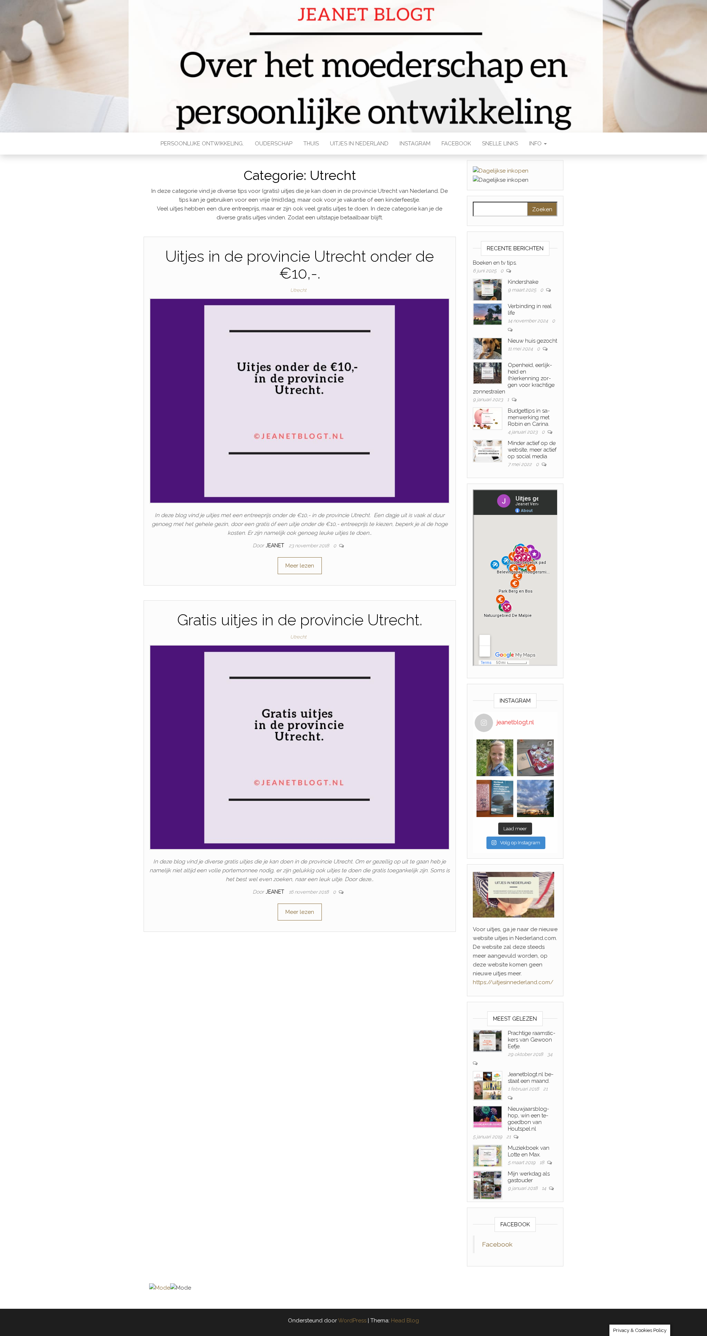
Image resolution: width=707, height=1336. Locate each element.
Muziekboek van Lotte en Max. (528, 1151)
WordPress (352, 1320)
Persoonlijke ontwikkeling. (202, 143)
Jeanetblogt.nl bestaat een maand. (530, 1077)
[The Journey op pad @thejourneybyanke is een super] (535, 757)
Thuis (311, 143)
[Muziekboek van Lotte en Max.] (487, 1155)
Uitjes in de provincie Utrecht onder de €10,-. (299, 264)
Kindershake (523, 282)
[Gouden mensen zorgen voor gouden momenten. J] (535, 798)
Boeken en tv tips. (495, 262)
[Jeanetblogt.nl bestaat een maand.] (487, 1085)
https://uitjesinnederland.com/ (513, 982)
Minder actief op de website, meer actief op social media (532, 450)
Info (536, 143)
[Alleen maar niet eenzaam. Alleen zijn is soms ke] (494, 757)
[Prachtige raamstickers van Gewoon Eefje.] (487, 1041)
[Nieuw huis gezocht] (487, 348)
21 (545, 1089)
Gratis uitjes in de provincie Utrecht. (299, 620)
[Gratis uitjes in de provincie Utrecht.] (300, 747)
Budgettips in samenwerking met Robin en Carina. (529, 417)
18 (542, 1162)
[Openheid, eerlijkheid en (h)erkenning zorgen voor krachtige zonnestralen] (487, 373)
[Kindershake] (487, 289)
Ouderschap (273, 143)
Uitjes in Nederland (359, 143)
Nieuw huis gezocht (532, 340)
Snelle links (500, 143)
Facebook (456, 143)
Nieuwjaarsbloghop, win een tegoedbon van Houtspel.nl (528, 1119)
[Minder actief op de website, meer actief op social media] (487, 451)
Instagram (415, 143)
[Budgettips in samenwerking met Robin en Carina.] (487, 418)
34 (549, 1054)
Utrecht (298, 290)
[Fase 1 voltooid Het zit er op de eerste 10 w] (494, 798)
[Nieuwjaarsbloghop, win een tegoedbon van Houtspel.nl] (487, 1116)
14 (544, 1188)
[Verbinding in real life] (487, 314)
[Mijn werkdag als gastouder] (487, 1184)
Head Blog (405, 1320)
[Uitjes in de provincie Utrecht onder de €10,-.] (300, 400)
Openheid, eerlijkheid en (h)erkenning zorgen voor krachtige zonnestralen (514, 378)
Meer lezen (299, 565)
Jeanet (275, 545)
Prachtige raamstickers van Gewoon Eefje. (531, 1040)
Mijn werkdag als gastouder (529, 1177)
